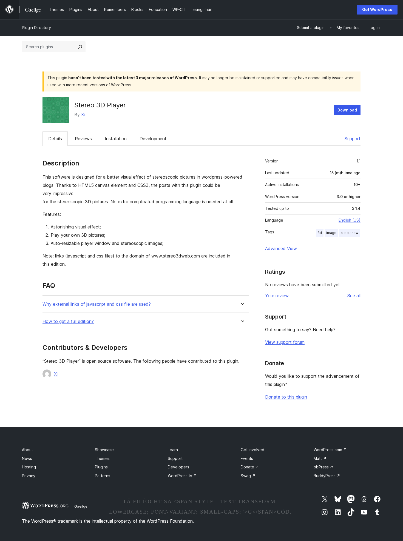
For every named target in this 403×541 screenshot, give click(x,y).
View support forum (285, 342)
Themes (102, 458)
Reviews (83, 138)
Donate (250, 467)
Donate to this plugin (286, 397)
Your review (277, 295)
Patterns (102, 475)
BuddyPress (327, 475)
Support (353, 138)
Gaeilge (80, 506)
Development (153, 138)
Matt (320, 458)
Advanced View (281, 248)
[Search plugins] (80, 46)
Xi (83, 114)
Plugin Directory (36, 27)
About (27, 449)
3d (319, 233)
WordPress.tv (182, 475)
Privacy (28, 475)
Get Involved (252, 449)
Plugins (101, 467)
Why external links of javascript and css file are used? (96, 304)
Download (347, 110)
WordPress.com (330, 449)
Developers (178, 467)
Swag (248, 475)
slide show (349, 233)
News (27, 458)
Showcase (104, 449)
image (331, 233)
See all (354, 295)
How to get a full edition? (68, 321)
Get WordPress (377, 9)
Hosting (29, 467)
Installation (116, 138)
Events (247, 458)
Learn (173, 449)
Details (55, 138)
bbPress (323, 467)
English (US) (350, 220)
